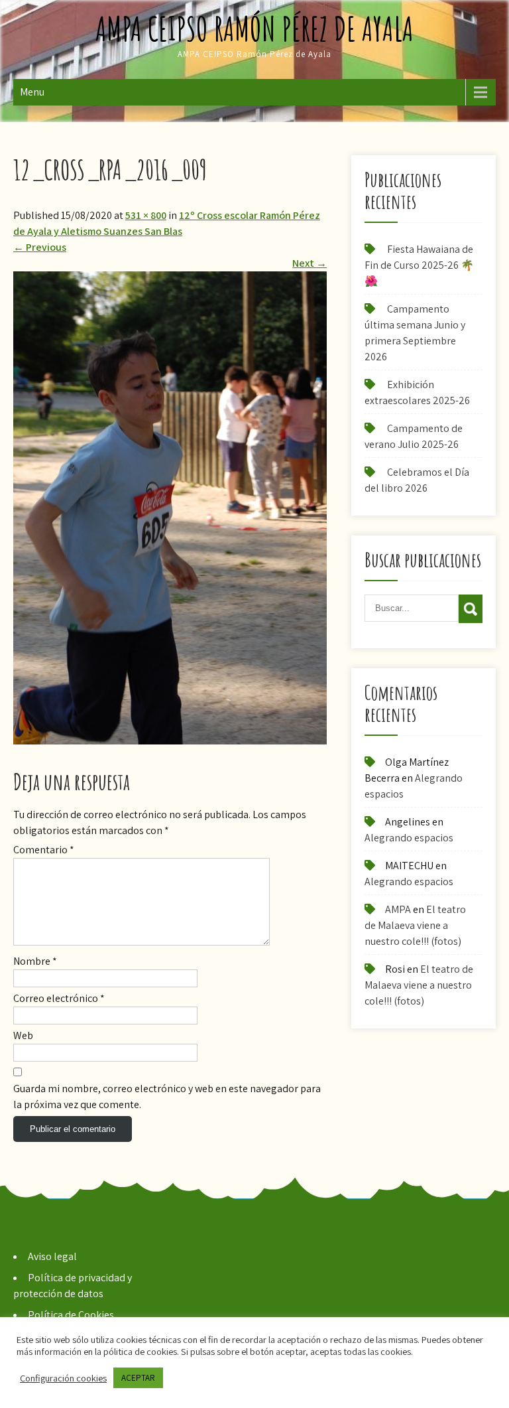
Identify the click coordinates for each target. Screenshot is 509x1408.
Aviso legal (52, 1256)
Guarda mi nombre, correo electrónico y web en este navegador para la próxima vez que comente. (167, 1096)
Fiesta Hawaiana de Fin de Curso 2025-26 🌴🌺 (419, 265)
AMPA (398, 909)
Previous (39, 247)
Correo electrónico (59, 998)
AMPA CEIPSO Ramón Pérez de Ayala (254, 28)
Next (309, 263)
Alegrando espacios (409, 838)
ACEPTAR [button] (138, 1377)
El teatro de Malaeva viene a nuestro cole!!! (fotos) (415, 925)
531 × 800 (145, 215)
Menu (32, 92)
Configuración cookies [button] (63, 1378)
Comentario (43, 850)
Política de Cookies (71, 1315)
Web (23, 1035)
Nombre (35, 961)
